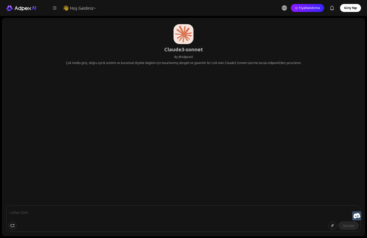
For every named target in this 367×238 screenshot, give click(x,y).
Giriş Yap (350, 8)
